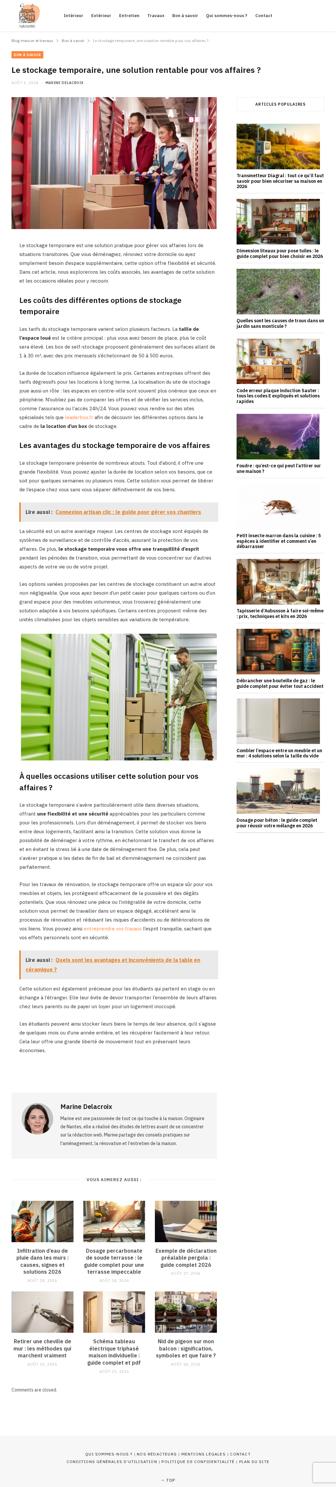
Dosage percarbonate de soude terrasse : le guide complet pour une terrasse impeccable (114, 1261)
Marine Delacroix (65, 82)
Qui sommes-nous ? (226, 15)
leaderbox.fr (79, 417)
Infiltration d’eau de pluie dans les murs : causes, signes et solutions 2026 (42, 1261)
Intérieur (73, 15)
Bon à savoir (185, 15)
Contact (263, 15)
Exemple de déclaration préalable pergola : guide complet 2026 (186, 1257)
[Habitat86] (27, 16)
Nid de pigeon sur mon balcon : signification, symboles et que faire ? (186, 1348)
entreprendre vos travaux (113, 928)
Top (170, 1480)
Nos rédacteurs (157, 1454)
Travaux (155, 15)
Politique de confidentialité (198, 1461)
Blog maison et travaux (32, 40)
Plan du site (254, 1461)
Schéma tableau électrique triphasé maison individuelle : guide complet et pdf (114, 1352)
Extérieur (101, 15)
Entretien (129, 15)
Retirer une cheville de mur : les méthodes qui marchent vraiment (42, 1348)
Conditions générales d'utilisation (112, 1461)
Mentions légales (203, 1454)
